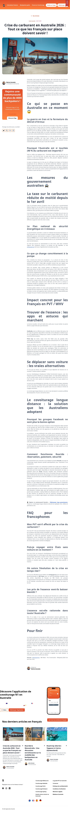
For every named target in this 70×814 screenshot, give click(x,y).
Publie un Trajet (51, 5)
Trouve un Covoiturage (38, 5)
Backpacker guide (25, 5)
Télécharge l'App (62, 5)
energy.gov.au (30, 247)
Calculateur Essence (12, 5)
